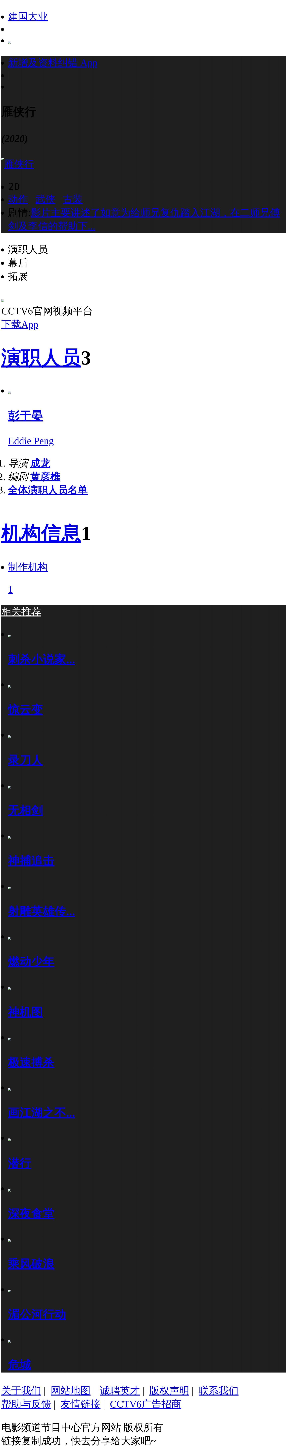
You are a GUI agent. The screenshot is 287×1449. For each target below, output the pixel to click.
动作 (18, 199)
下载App (19, 324)
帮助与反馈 (26, 1404)
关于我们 (21, 1390)
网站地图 (71, 1390)
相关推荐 (21, 611)
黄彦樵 (45, 476)
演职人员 (41, 358)
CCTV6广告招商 (145, 1404)
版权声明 (169, 1390)
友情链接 (80, 1404)
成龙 (40, 463)
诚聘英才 (120, 1390)
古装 (73, 199)
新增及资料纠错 (52, 62)
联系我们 (219, 1390)
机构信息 (41, 533)
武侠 (45, 199)
